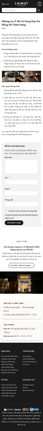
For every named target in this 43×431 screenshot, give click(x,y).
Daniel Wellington (29, 359)
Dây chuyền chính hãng (9, 356)
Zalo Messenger (28, 307)
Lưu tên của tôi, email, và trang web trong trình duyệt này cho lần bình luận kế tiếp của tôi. (21, 214)
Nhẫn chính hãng (7, 364)
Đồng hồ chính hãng (8, 372)
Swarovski (26, 364)
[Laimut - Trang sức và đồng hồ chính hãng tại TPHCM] (21, 4)
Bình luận (9, 157)
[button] (6, 4)
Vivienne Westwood (29, 361)
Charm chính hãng (7, 367)
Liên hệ (25, 387)
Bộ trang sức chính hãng (9, 370)
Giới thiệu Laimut (28, 385)
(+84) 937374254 (17, 314)
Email (7, 188)
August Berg (27, 356)
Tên (7, 177)
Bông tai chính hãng (8, 361)
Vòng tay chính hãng (8, 359)
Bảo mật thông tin (29, 390)
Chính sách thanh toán (9, 390)
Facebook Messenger (12, 307)
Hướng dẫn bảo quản (8, 393)
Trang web (9, 200)
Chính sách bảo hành (8, 385)
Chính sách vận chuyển (9, 387)
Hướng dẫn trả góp (7, 396)
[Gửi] (38, 10)
